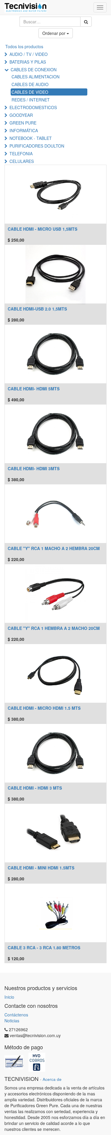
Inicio (9, 997)
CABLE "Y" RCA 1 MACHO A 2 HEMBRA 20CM (54, 548)
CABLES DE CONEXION (34, 69)
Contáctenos (16, 1015)
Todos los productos (24, 46)
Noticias (11, 1021)
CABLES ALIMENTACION (35, 77)
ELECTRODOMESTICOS (33, 107)
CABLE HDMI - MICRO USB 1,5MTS (42, 229)
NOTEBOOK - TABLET (30, 138)
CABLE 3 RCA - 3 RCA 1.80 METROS (44, 947)
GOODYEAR (21, 115)
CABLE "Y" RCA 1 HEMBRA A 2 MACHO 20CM (54, 628)
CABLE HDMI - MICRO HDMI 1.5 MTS (44, 708)
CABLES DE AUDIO (30, 84)
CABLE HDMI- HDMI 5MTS (33, 389)
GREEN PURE (22, 123)
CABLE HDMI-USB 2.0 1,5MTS (37, 309)
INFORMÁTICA (23, 130)
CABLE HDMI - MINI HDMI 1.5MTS (41, 868)
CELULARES (21, 161)
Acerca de (52, 1079)
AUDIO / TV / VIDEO (28, 54)
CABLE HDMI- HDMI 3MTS (33, 468)
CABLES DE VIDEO (30, 92)
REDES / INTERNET (31, 100)
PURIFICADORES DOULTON (36, 146)
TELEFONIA (21, 153)
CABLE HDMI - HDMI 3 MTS (35, 788)
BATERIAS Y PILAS (27, 62)
